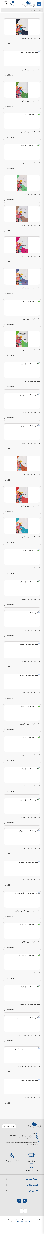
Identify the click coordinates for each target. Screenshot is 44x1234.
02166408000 (19, 1138)
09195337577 (15, 1136)
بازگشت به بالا (10, 1126)
